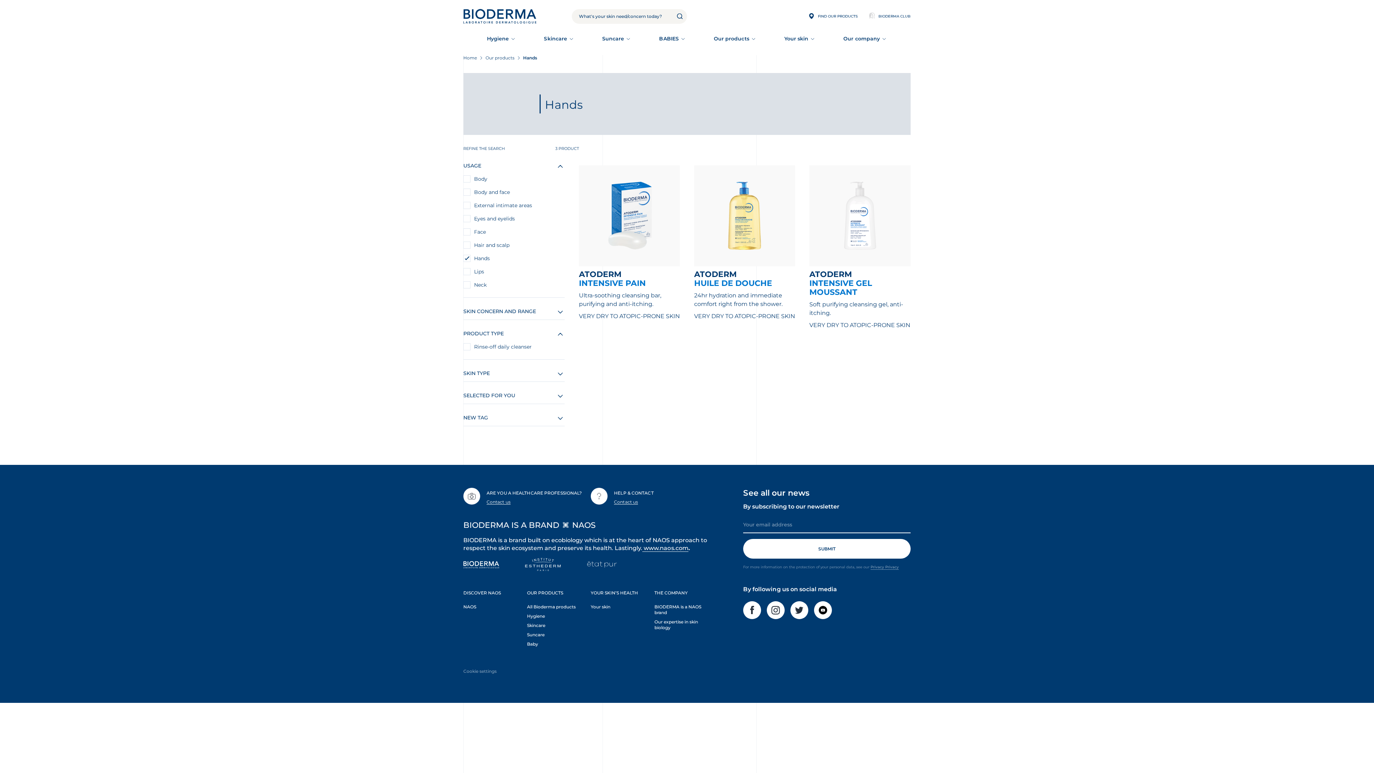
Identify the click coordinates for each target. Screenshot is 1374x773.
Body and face (492, 192)
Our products (731, 38)
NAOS (469, 606)
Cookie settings (480, 671)
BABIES (668, 38)
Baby (532, 644)
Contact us (499, 502)
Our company (861, 38)
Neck (480, 285)
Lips (479, 271)
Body (480, 179)
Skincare (555, 38)
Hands (482, 258)
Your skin (796, 38)
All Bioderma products (551, 606)
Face (480, 232)
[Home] (499, 16)
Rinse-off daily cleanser (503, 347)
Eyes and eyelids (494, 218)
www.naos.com (666, 548)
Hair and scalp (492, 245)
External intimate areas (503, 205)
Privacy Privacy (885, 567)
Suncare (613, 38)
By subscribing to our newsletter (791, 506)
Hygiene (498, 38)
